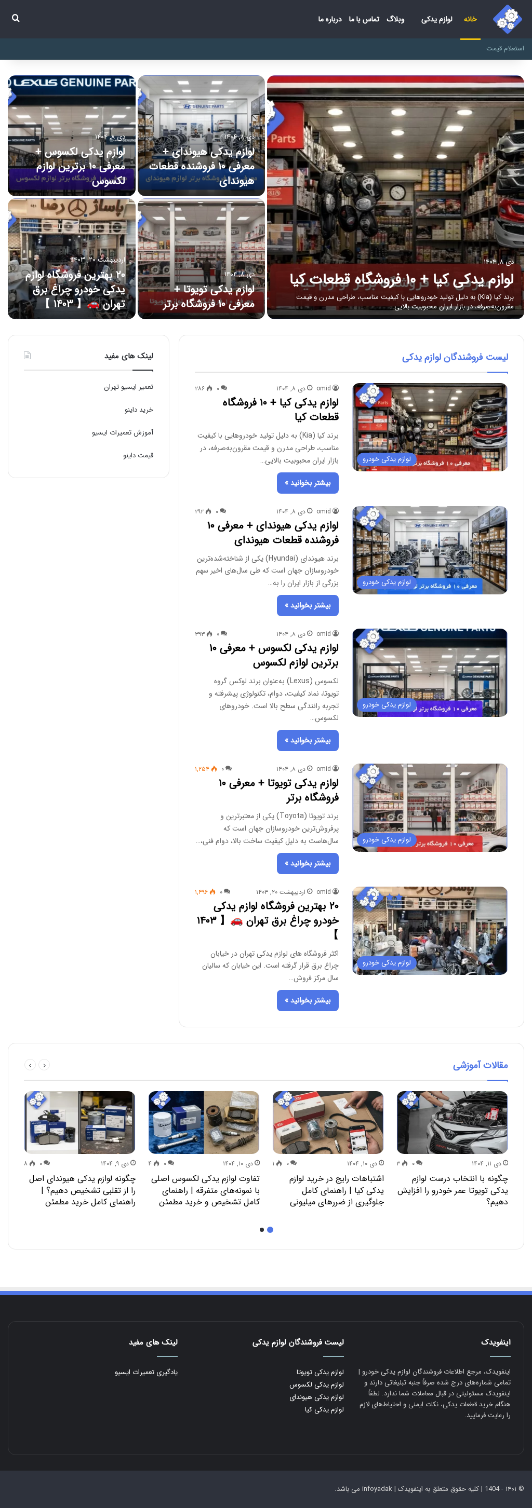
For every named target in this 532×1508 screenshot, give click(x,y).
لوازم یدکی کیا (324, 1409)
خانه (470, 19)
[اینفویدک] (507, 19)
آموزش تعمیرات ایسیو (122, 432)
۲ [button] (262, 1230)
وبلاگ (396, 19)
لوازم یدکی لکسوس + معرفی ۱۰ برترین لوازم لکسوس (80, 166)
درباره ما (330, 19)
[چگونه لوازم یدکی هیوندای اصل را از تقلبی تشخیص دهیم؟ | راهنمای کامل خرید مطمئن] (80, 1122)
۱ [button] (270, 1230)
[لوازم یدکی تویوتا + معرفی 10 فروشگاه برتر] (201, 258)
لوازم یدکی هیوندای (316, 1397)
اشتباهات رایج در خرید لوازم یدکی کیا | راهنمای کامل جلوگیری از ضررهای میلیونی (336, 1190)
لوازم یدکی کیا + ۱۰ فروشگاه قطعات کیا (401, 279)
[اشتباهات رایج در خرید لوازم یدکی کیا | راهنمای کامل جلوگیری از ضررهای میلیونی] (328, 1122)
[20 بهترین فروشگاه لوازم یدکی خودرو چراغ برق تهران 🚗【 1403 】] (72, 258)
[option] (266, 197)
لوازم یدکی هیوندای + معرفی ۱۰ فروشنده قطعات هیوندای (202, 166)
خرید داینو (139, 409)
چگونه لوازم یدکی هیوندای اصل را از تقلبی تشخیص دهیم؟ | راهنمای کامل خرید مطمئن (82, 1190)
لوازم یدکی (437, 19)
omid (323, 388)
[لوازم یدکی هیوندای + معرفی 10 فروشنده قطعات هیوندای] (201, 135)
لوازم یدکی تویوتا (320, 1372)
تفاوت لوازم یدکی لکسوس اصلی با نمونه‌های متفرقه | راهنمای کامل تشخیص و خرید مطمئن (205, 1190)
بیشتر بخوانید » (308, 482)
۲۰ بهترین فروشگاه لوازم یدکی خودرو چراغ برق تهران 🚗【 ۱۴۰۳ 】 (75, 289)
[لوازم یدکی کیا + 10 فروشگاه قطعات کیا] (395, 197)
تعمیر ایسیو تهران (128, 387)
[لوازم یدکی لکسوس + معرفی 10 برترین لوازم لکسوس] (72, 135)
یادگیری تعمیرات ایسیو (146, 1372)
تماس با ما (364, 19)
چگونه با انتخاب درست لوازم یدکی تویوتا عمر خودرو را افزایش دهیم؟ (452, 1190)
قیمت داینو (138, 455)
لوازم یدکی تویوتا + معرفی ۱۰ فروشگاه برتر (209, 296)
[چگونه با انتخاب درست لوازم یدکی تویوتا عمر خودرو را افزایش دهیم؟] (452, 1122)
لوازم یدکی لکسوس (316, 1384)
